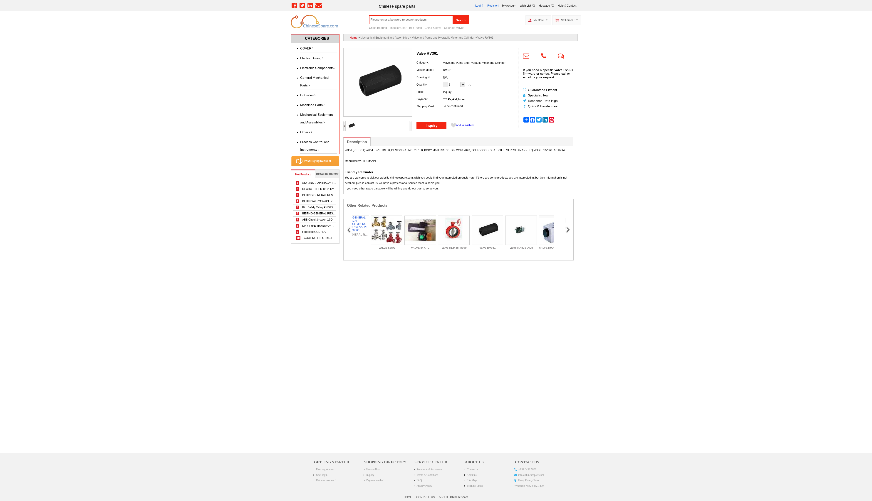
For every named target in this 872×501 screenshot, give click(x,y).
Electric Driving (311, 58)
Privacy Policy (424, 485)
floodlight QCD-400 (311, 231)
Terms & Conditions (427, 474)
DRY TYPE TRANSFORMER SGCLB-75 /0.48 (328, 225)
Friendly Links (474, 485)
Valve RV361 (485, 37)
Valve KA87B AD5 (503, 247)
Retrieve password (325, 480)
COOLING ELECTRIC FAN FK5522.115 (324, 238)
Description (357, 142)
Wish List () (527, 5)
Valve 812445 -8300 (436, 247)
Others (305, 132)
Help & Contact (568, 5)
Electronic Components (317, 68)
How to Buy (373, 469)
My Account (509, 5)
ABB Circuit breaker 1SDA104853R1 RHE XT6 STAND (333, 219)
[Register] (492, 5)
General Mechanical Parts (314, 81)
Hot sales (307, 95)
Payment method (375, 480)
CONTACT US (425, 497)
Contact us (472, 469)
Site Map (471, 480)
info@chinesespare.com (531, 474)
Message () (546, 5)
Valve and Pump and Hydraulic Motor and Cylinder (443, 37)
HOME (408, 497)
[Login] (479, 5)
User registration (324, 469)
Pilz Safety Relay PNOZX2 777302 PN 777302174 (330, 207)
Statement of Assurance (429, 469)
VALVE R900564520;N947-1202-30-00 (537, 247)
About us (471, 474)
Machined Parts (312, 105)
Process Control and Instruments (314, 145)
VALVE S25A (369, 247)
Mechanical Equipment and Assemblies (316, 118)
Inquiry (432, 126)
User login (321, 474)
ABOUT (453, 497)
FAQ (419, 480)
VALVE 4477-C (402, 247)
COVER (306, 48)
